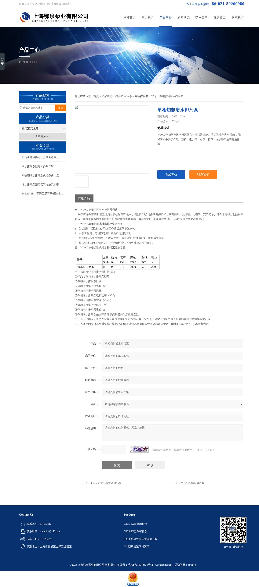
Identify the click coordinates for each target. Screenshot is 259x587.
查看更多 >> (42, 136)
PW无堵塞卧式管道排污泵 (106, 483)
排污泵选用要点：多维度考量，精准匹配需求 (44, 157)
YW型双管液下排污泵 (136, 546)
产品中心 (165, 17)
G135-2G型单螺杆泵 (135, 531)
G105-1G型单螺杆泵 (135, 523)
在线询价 (171, 174)
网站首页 (129, 17)
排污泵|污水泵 (30, 128)
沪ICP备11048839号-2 (141, 564)
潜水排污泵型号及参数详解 (38, 166)
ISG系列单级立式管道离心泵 (140, 539)
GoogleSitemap (163, 564)
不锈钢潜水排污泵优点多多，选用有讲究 (44, 175)
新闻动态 (183, 17)
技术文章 (201, 17)
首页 (96, 96)
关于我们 (147, 17)
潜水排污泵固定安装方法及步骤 (40, 184)
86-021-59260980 (228, 3)
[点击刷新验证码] (139, 449)
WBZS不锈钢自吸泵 (192, 483)
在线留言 (219, 17)
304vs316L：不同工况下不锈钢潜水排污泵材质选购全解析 (44, 193)
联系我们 (238, 17)
